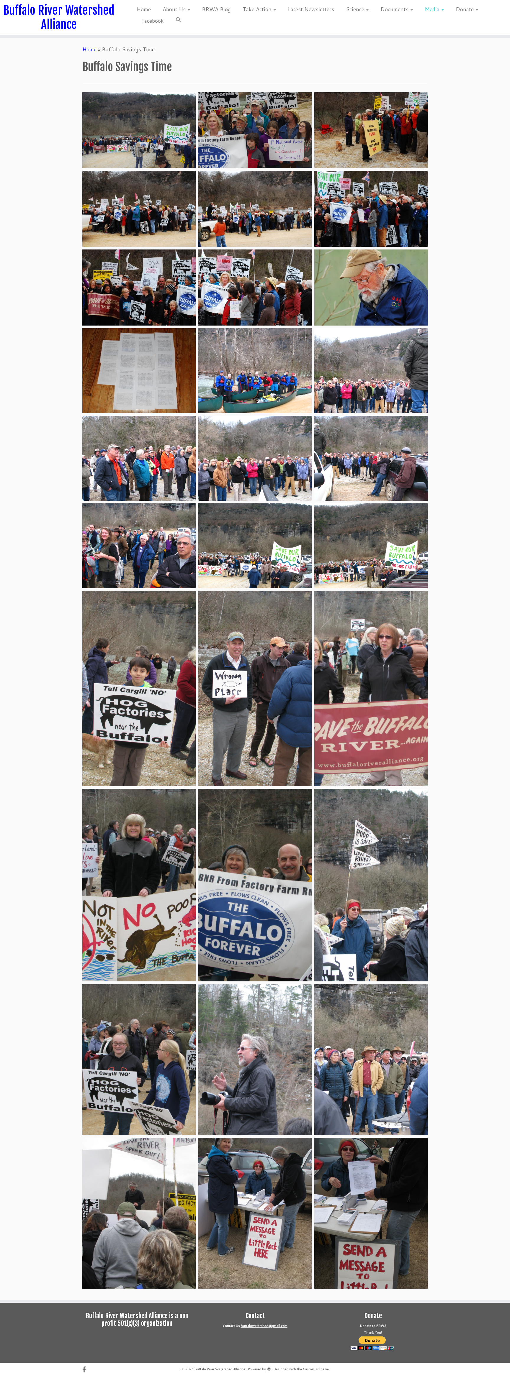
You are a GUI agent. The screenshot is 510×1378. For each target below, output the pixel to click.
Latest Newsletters (311, 9)
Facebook (152, 20)
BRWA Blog (216, 9)
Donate (465, 9)
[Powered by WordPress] (269, 1368)
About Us (175, 9)
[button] (176, 21)
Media (433, 9)
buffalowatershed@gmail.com (264, 1325)
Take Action (258, 9)
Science (356, 9)
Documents (395, 9)
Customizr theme (316, 1369)
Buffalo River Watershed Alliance (59, 17)
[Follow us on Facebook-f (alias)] (86, 1369)
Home (144, 9)
